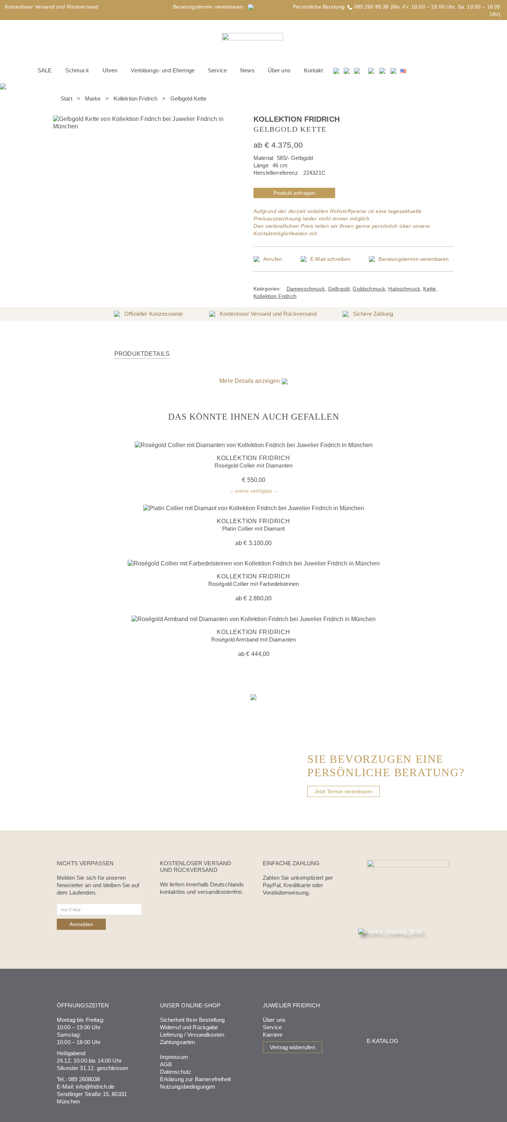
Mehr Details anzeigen (250, 381)
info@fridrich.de (95, 1086)
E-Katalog (382, 1041)
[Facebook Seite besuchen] (371, 70)
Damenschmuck (306, 289)
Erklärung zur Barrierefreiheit (195, 1079)
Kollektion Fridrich (136, 98)
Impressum (174, 1057)
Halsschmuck (404, 289)
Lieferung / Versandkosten (192, 1034)
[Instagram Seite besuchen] (382, 70)
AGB (166, 1064)
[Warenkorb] (357, 70)
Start (66, 98)
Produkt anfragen (294, 193)
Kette (429, 289)
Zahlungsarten (177, 1042)
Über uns (274, 1020)
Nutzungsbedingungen (187, 1086)
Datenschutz (176, 1072)
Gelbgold (339, 289)
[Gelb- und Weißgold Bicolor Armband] (451, 103)
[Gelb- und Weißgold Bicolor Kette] (441, 103)
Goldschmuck (369, 289)
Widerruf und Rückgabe (189, 1027)
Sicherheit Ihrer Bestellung (192, 1020)
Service (272, 1027)
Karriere (272, 1034)
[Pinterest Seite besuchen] (393, 70)
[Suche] (336, 70)
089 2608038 (84, 1079)
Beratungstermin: (210, 7)
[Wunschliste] (347, 70)
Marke (93, 98)
